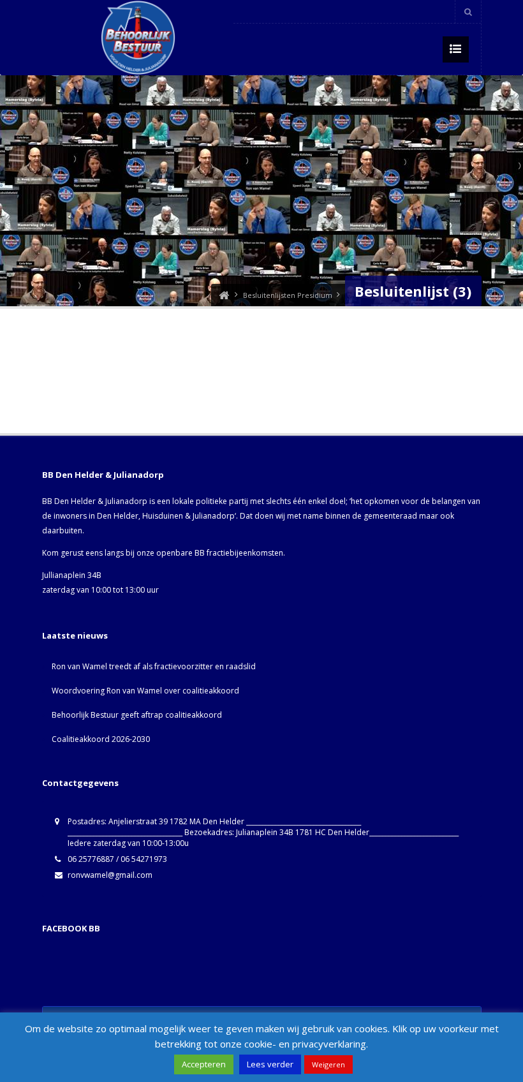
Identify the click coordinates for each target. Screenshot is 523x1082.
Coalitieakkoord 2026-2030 (101, 739)
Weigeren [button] (328, 1064)
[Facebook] (440, 11)
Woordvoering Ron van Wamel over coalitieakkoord (145, 690)
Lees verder (270, 1064)
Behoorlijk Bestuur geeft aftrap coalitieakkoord (137, 714)
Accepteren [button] (204, 1064)
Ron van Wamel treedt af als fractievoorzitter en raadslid (154, 666)
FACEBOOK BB (71, 928)
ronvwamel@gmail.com (110, 875)
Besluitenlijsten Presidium (287, 295)
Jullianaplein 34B (71, 575)
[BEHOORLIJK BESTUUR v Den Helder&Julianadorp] (223, 295)
